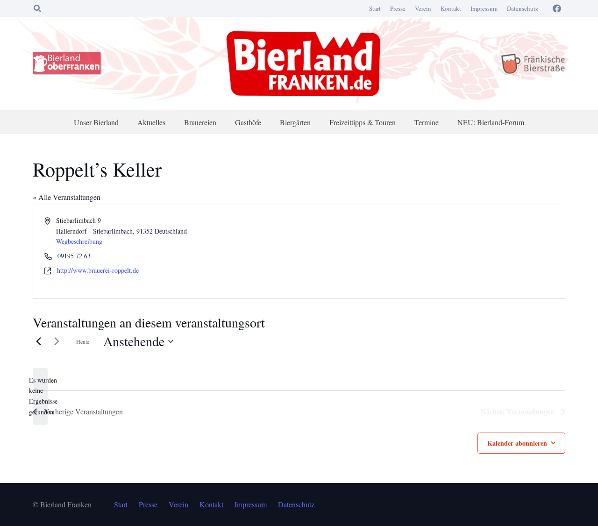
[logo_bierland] (70, 63)
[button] (37, 8)
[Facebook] (556, 8)
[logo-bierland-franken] (303, 63)
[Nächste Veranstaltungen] (56, 341)
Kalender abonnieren (517, 443)
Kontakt (451, 8)
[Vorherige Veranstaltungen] (38, 341)
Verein (423, 8)
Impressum (484, 8)
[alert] (40, 396)
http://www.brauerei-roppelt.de (98, 270)
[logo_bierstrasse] (532, 63)
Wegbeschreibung (79, 241)
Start (375, 8)
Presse (398, 8)
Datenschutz (522, 8)
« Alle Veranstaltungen (66, 197)
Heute (82, 341)
